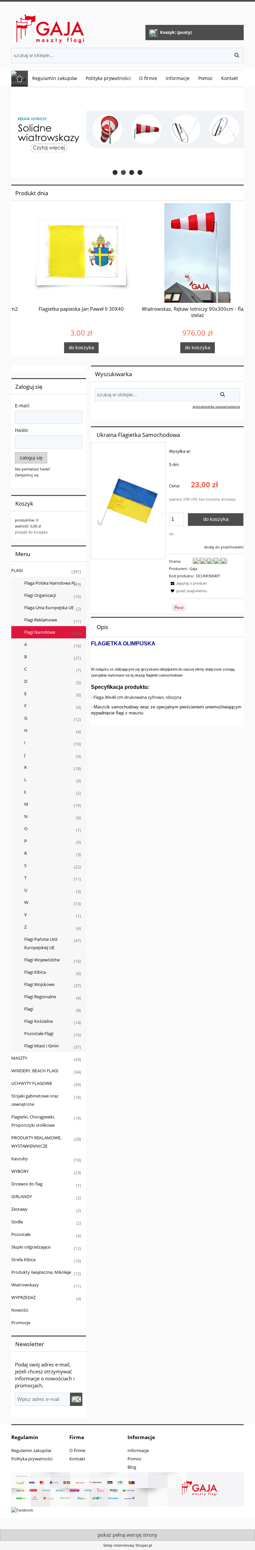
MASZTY (19, 1058)
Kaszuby (19, 1159)
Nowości (19, 1310)
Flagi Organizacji (40, 595)
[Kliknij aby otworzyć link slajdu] (127, 133)
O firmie (77, 1450)
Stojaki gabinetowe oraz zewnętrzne (34, 1100)
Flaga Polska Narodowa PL (50, 583)
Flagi (28, 1009)
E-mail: (22, 405)
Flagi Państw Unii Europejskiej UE (40, 943)
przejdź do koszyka (31, 532)
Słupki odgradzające (30, 1247)
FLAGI (17, 570)
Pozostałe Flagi (38, 1033)
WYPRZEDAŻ (23, 1297)
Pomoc (134, 1459)
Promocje (20, 1323)
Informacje (138, 1450)
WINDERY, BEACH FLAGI (34, 1071)
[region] (127, 133)
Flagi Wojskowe (39, 984)
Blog (132, 1467)
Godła (17, 1222)
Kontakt (77, 1459)
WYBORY (20, 1171)
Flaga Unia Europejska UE (49, 608)
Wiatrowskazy (25, 1285)
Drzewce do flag (26, 1184)
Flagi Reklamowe (40, 620)
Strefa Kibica (23, 1260)
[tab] (115, 172)
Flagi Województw (42, 960)
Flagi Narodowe (39, 632)
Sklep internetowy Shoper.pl (127, 1545)
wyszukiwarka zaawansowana (216, 406)
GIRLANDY (21, 1196)
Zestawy (19, 1209)
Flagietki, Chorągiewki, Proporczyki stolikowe (33, 1121)
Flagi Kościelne (38, 1021)
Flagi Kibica (35, 972)
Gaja (193, 568)
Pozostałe (21, 1234)
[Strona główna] (50, 26)
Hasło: (22, 430)
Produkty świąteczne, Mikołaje (41, 1272)
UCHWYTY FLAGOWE (31, 1083)
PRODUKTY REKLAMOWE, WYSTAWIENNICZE (36, 1142)
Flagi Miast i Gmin (41, 1046)
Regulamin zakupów (31, 1450)
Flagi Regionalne (40, 997)
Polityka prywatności (31, 1459)
